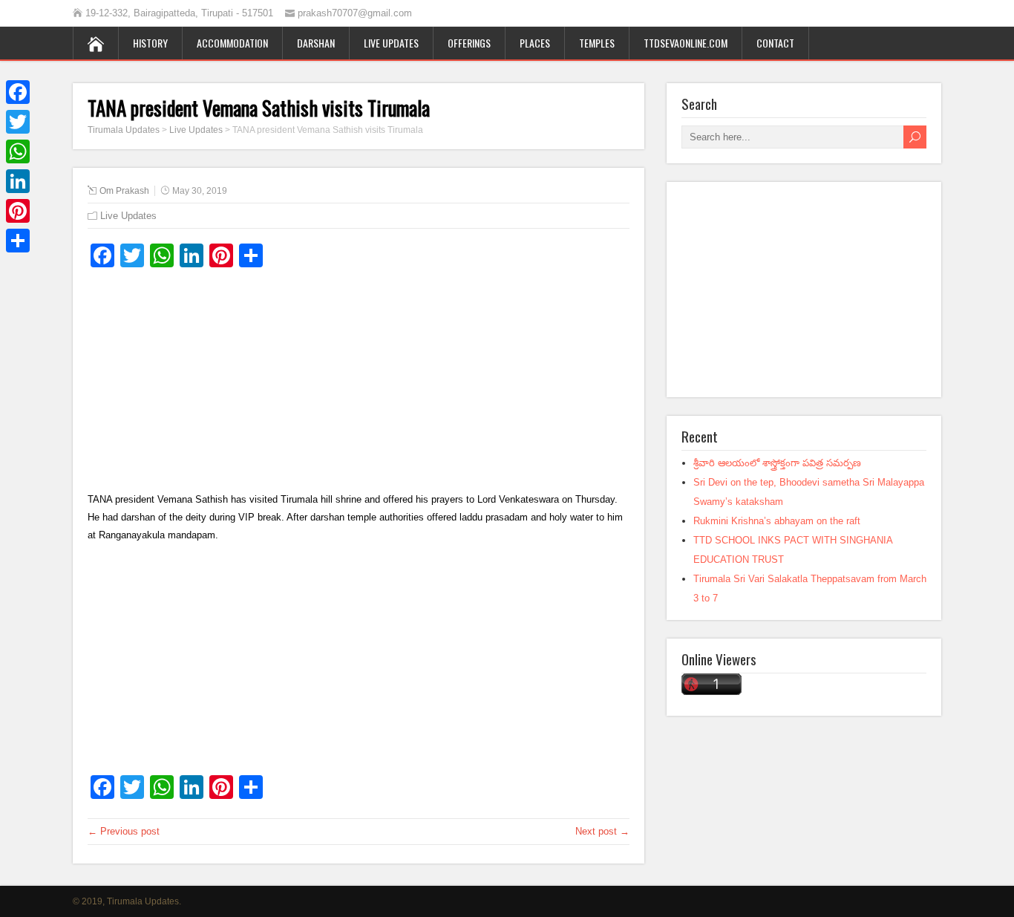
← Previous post (124, 831)
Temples (597, 42)
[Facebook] (18, 92)
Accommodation (232, 42)
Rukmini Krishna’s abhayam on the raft (776, 520)
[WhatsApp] (18, 151)
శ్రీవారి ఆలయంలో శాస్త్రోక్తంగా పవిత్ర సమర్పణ (777, 463)
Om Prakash (124, 191)
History (150, 42)
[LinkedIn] (18, 181)
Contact (775, 42)
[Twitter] (18, 122)
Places (535, 42)
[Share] (18, 240)
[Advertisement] (358, 387)
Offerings (469, 42)
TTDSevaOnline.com (685, 42)
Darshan (316, 42)
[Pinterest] (18, 211)
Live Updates (391, 42)
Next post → (602, 831)
